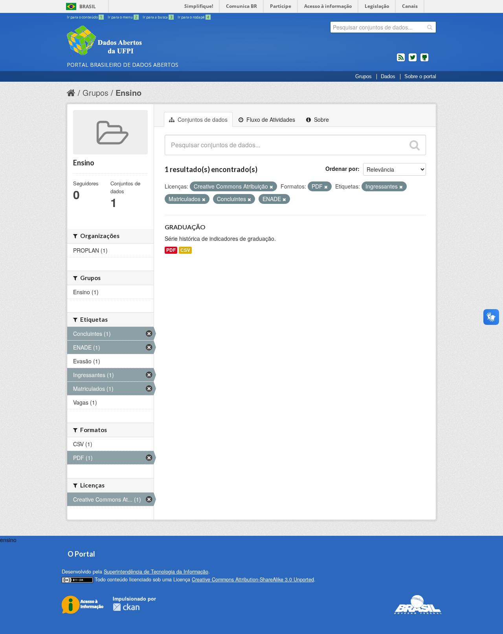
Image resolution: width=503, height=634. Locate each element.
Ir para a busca (157, 17)
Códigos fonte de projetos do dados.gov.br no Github (424, 60)
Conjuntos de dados (202, 119)
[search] (429, 27)
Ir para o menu (122, 17)
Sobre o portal (420, 76)
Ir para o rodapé (193, 17)
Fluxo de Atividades (270, 119)
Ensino (128, 92)
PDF (171, 250)
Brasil (87, 6)
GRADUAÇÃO (185, 227)
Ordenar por (341, 168)
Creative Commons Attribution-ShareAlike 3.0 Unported (253, 579)
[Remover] (271, 186)
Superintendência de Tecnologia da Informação (156, 571)
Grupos (363, 76)
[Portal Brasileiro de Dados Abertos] (151, 41)
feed (401, 60)
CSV (185, 250)
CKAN (126, 607)
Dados (388, 76)
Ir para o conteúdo (84, 17)
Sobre (320, 119)
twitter (413, 60)
